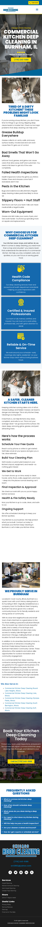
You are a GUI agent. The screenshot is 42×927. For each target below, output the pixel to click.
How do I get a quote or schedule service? (21, 832)
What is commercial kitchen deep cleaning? (18, 800)
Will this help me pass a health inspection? (21, 823)
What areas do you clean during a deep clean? (20, 812)
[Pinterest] (21, 872)
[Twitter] (15, 872)
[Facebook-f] (10, 872)
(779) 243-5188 (21, 861)
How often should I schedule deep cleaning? (18, 806)
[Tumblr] (32, 872)
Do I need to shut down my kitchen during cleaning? (21, 818)
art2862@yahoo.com (21, 865)
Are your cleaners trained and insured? (20, 827)
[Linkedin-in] (26, 872)
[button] (37, 9)
